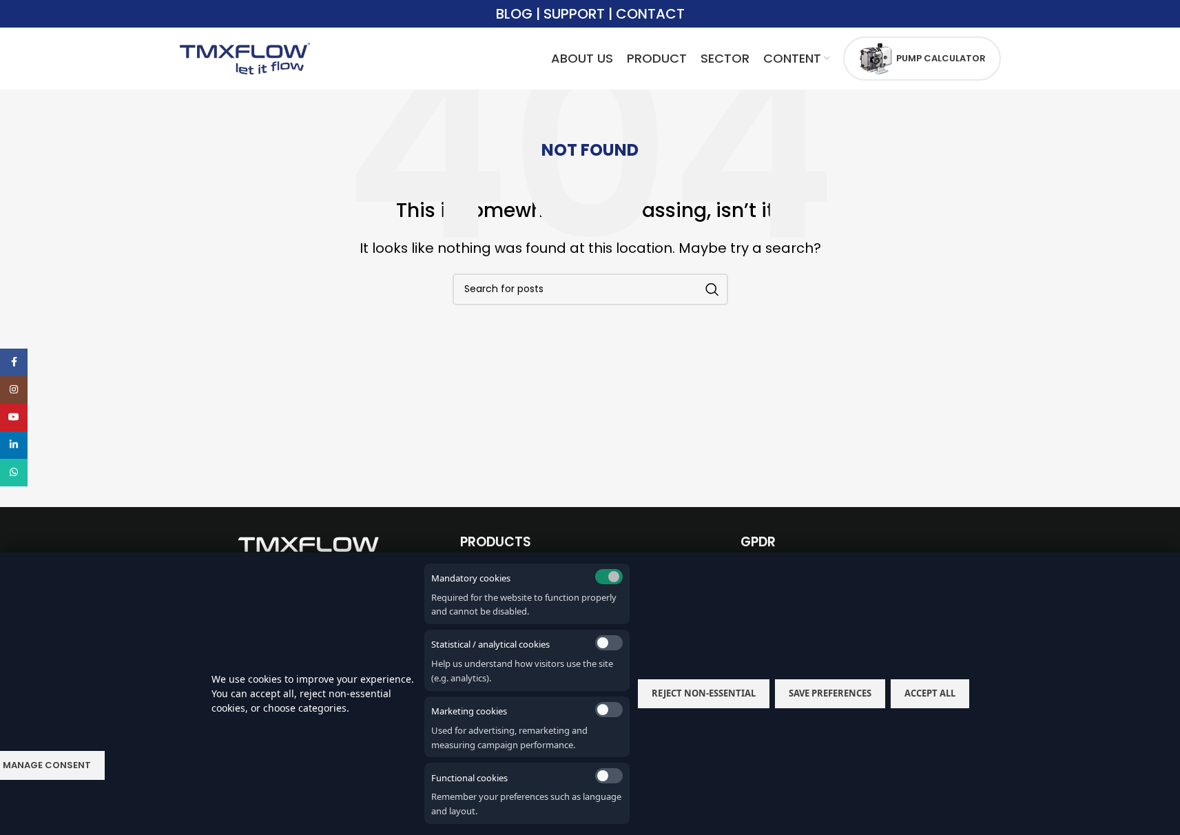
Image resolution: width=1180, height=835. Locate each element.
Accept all (929, 693)
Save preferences (830, 693)
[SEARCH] (712, 289)
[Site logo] (245, 57)
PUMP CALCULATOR (941, 58)
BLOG (514, 13)
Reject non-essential (704, 693)
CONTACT (650, 13)
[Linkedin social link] (14, 445)
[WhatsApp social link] (14, 472)
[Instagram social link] (14, 390)
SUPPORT (574, 13)
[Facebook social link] (14, 362)
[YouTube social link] (14, 417)
